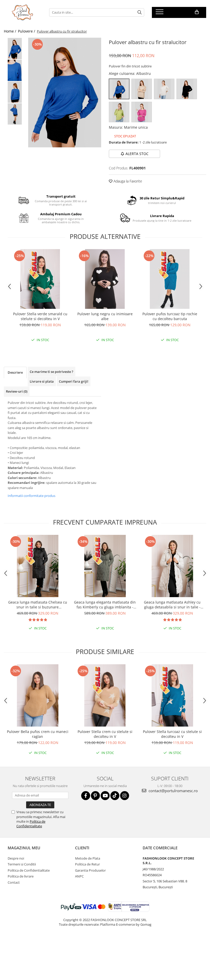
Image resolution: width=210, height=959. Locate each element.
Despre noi (16, 858)
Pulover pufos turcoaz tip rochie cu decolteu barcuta (169, 316)
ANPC (79, 876)
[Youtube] (105, 795)
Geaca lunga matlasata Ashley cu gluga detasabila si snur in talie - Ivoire (172, 604)
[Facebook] (85, 795)
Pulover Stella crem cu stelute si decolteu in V (105, 734)
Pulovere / (27, 31)
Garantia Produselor (90, 870)
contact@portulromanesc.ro (173, 790)
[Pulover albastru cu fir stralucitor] (64, 92)
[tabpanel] (64, 92)
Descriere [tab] (15, 372)
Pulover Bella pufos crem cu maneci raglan (37, 734)
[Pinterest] (95, 795)
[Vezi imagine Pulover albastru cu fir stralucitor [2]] (14, 92)
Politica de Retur (87, 864)
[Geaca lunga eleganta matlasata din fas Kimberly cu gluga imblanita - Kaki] (105, 566)
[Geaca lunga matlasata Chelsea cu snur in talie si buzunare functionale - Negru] (37, 566)
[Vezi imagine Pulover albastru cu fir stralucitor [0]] (14, 48)
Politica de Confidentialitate (30, 823)
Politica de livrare (21, 876)
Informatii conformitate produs (31, 495)
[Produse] (160, 13)
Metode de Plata (87, 858)
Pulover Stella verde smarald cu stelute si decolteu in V (40, 316)
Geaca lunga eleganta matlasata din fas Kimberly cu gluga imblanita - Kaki (105, 604)
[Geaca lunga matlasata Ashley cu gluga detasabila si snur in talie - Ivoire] (172, 566)
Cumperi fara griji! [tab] (73, 381)
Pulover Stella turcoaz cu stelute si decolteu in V (172, 734)
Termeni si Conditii (22, 864)
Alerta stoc (137, 153)
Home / (10, 31)
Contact (14, 882)
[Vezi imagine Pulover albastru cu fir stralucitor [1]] (14, 70)
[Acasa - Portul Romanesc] (22, 12)
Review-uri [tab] (16, 391)
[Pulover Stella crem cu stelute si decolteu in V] (105, 695)
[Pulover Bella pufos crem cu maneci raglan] (37, 695)
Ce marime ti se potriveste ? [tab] (51, 371)
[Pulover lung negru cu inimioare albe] (105, 279)
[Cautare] (139, 12)
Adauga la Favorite (127, 181)
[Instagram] (124, 795)
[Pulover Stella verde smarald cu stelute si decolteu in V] (40, 279)
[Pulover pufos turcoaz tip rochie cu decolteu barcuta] (170, 279)
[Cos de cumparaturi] (196, 12)
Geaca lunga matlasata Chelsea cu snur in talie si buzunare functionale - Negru (37, 604)
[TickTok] (114, 795)
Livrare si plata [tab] (42, 381)
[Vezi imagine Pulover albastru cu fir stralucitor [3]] (14, 114)
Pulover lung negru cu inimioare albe (105, 316)
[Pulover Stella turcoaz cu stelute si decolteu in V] (172, 695)
